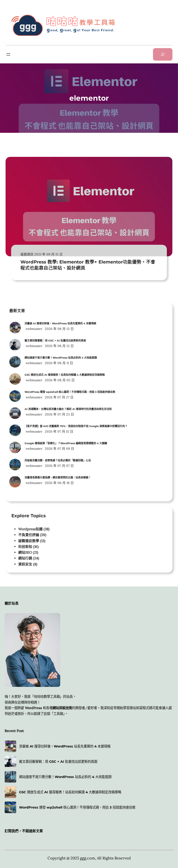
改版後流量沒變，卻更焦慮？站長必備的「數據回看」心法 (58, 460)
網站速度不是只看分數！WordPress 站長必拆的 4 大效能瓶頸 (61, 357)
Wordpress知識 (30, 529)
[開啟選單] (8, 54)
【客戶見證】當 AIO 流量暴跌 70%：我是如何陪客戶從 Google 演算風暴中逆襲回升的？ (76, 426)
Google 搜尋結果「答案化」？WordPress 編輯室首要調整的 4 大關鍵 (66, 443)
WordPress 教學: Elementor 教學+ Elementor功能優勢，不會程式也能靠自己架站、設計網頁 (87, 264)
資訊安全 (25, 564)
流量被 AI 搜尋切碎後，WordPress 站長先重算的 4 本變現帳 (60, 323)
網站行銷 (25, 558)
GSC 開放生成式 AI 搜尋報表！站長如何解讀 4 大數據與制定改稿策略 (65, 374)
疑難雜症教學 (28, 541)
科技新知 (25, 546)
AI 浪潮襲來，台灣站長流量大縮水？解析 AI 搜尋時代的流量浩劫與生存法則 (68, 409)
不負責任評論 (28, 535)
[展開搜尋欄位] (162, 54)
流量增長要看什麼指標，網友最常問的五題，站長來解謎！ (58, 477)
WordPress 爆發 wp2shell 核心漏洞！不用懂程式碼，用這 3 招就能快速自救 (70, 392)
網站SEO (25, 552)
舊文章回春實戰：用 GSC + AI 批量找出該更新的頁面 (55, 340)
